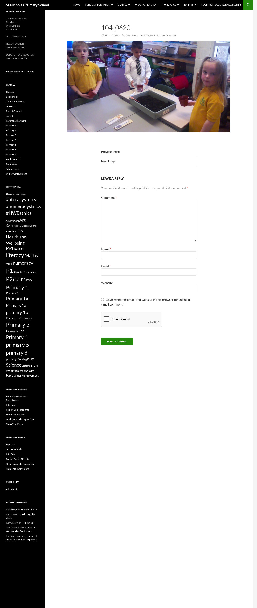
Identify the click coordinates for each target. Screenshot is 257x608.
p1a (15, 271)
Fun (19, 230)
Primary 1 (11, 125)
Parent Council (14, 111)
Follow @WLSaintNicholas (20, 71)
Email (106, 266)
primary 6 (17, 353)
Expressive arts (29, 225)
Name (106, 249)
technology (27, 370)
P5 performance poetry (24, 509)
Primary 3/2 (15, 331)
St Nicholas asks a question (20, 419)
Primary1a (16, 305)
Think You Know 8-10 (17, 468)
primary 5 (17, 345)
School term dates (15, 414)
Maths (31, 255)
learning (18, 248)
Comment (109, 197)
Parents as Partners (16, 120)
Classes (122, 4)
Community (13, 225)
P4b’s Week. (28, 522)
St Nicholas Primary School (27, 5)
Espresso (10, 444)
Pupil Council (13, 159)
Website (107, 283)
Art (22, 220)
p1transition (29, 272)
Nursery (10, 106)
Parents (188, 4)
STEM (34, 365)
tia (7, 509)
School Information (97, 4)
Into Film (10, 404)
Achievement (12, 220)
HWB (10, 248)
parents (10, 115)
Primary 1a (17, 298)
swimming (12, 370)
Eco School (12, 96)
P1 (9, 270)
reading (23, 359)
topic (9, 375)
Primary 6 (11, 149)
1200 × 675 (131, 35)
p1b (20, 271)
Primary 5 (11, 144)
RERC (30, 359)
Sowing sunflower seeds (159, 35)
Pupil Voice (169, 4)
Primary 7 (11, 154)
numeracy (23, 263)
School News (12, 168)
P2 (9, 279)
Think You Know (14, 424)
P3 (23, 279)
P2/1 (17, 280)
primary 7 (12, 359)
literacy (15, 254)
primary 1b (17, 312)
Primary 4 (11, 139)
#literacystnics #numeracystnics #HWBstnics (23, 206)
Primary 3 (11, 135)
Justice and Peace (15, 101)
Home (76, 4)
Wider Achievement (146, 4)
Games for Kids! (14, 449)
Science (13, 365)
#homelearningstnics (16, 194)
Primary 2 (11, 130)
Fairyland (11, 231)
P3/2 (29, 280)
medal (9, 263)
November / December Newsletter (221, 4)
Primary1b (12, 318)
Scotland (26, 365)
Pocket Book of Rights (17, 409)
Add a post (11, 489)
